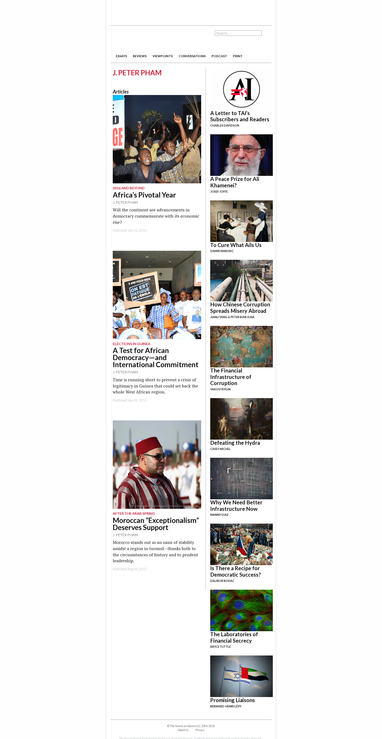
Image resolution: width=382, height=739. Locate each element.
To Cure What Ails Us (236, 245)
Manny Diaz (219, 515)
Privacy (200, 730)
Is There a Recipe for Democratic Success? (235, 571)
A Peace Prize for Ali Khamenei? (234, 182)
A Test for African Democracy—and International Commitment (156, 357)
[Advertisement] (191, 11)
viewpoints (163, 56)
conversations (192, 56)
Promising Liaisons (232, 700)
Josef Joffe (219, 191)
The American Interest (141, 39)
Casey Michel (220, 449)
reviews (140, 56)
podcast (219, 56)
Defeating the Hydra (235, 442)
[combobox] (238, 33)
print (238, 56)
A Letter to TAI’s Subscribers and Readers (239, 116)
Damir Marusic (222, 251)
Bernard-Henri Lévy (225, 706)
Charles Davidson (224, 125)
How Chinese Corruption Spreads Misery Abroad (240, 307)
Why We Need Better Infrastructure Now (236, 505)
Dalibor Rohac (222, 581)
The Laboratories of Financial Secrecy (234, 637)
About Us (183, 730)
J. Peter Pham (125, 202)
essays (121, 56)
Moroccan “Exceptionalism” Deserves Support (156, 524)
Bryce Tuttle (220, 646)
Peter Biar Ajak (242, 317)
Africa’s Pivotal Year (144, 194)
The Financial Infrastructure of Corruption (230, 376)
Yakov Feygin (220, 389)
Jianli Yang (218, 317)
